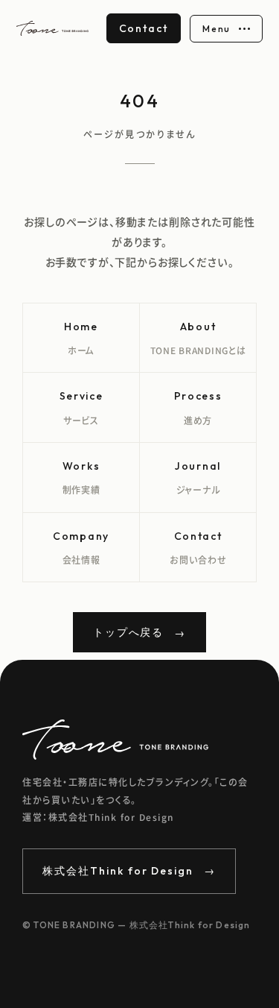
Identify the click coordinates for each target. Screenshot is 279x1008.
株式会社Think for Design (129, 871)
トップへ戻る (140, 633)
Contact (144, 28)
